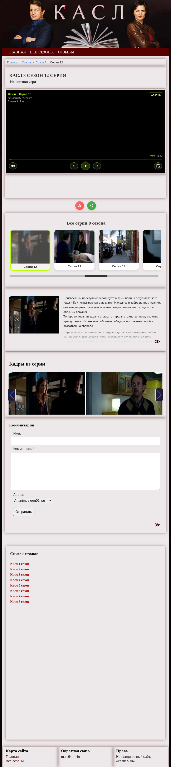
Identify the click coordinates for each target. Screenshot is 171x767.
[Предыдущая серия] (74, 165)
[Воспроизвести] (85, 166)
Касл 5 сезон (19, 585)
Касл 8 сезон (19, 601)
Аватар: (19, 495)
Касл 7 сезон (19, 596)
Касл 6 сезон (19, 591)
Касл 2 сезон (19, 569)
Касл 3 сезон (19, 574)
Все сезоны (15, 761)
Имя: (17, 433)
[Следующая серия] (97, 165)
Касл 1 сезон (19, 564)
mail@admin (70, 756)
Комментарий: (24, 449)
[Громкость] (13, 165)
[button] (12, 395)
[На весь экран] (158, 165)
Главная (12, 756)
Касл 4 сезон (19, 580)
